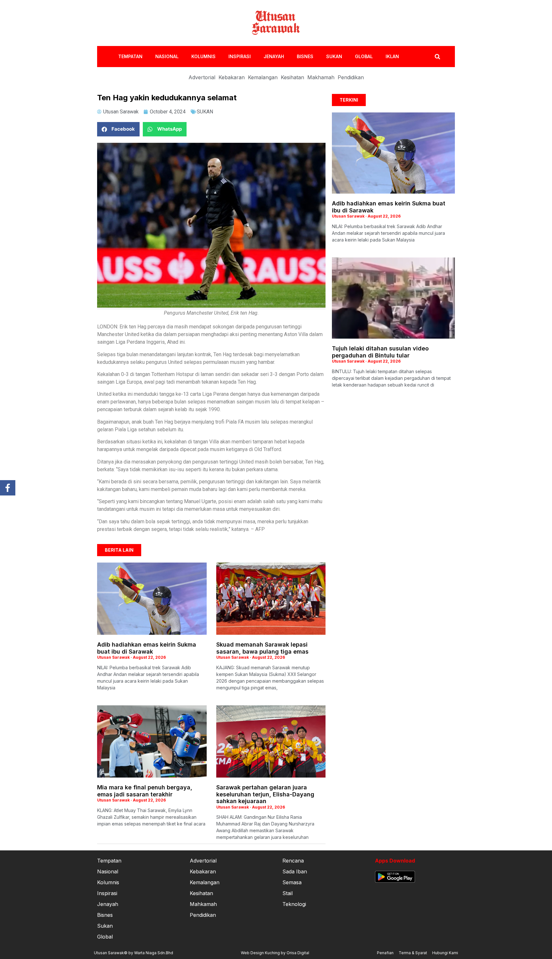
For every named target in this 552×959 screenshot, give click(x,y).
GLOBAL (364, 56)
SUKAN (334, 56)
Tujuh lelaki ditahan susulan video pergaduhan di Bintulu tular (380, 352)
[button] (118, 129)
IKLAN (392, 56)
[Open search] (437, 56)
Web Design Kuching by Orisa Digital (275, 952)
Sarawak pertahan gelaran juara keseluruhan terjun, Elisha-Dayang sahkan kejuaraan (265, 794)
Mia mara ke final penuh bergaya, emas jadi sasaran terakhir (144, 791)
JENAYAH (274, 56)
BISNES (305, 56)
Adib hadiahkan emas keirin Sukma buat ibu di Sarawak (146, 648)
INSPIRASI (239, 56)
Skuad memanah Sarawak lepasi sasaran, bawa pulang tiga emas (262, 648)
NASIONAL (167, 56)
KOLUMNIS (203, 56)
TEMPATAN (130, 56)
